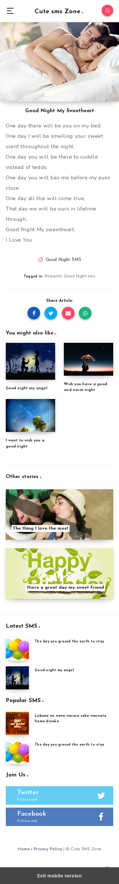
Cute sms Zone (57, 11)
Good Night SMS (63, 260)
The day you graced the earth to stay (69, 641)
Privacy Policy (48, 849)
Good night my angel (26, 388)
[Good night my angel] (17, 677)
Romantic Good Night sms (70, 276)
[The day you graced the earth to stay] (17, 649)
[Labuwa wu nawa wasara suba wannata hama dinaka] (17, 723)
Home (24, 849)
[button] (10, 10)
